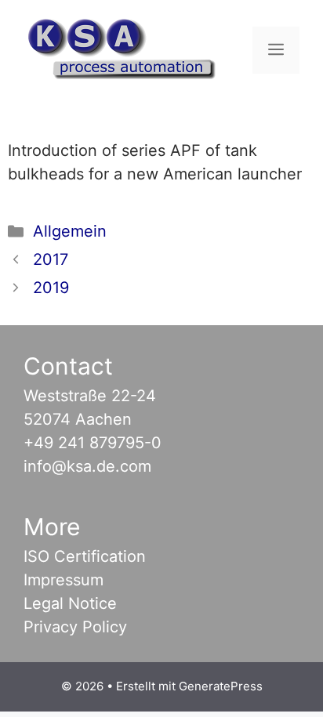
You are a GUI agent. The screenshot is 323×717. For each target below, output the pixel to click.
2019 (51, 287)
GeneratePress (221, 686)
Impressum (63, 579)
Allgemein (70, 231)
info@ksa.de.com (87, 466)
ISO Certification (85, 556)
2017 (50, 259)
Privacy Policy (75, 626)
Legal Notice (70, 603)
